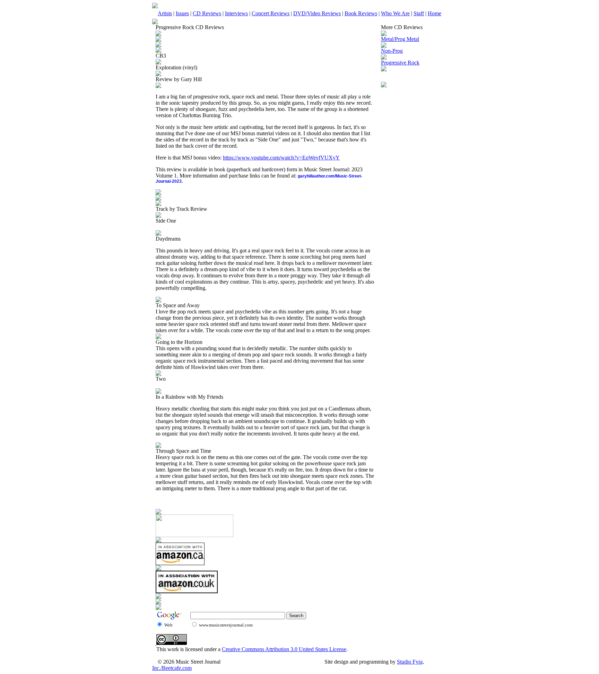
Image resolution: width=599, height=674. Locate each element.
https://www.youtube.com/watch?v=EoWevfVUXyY (281, 158)
